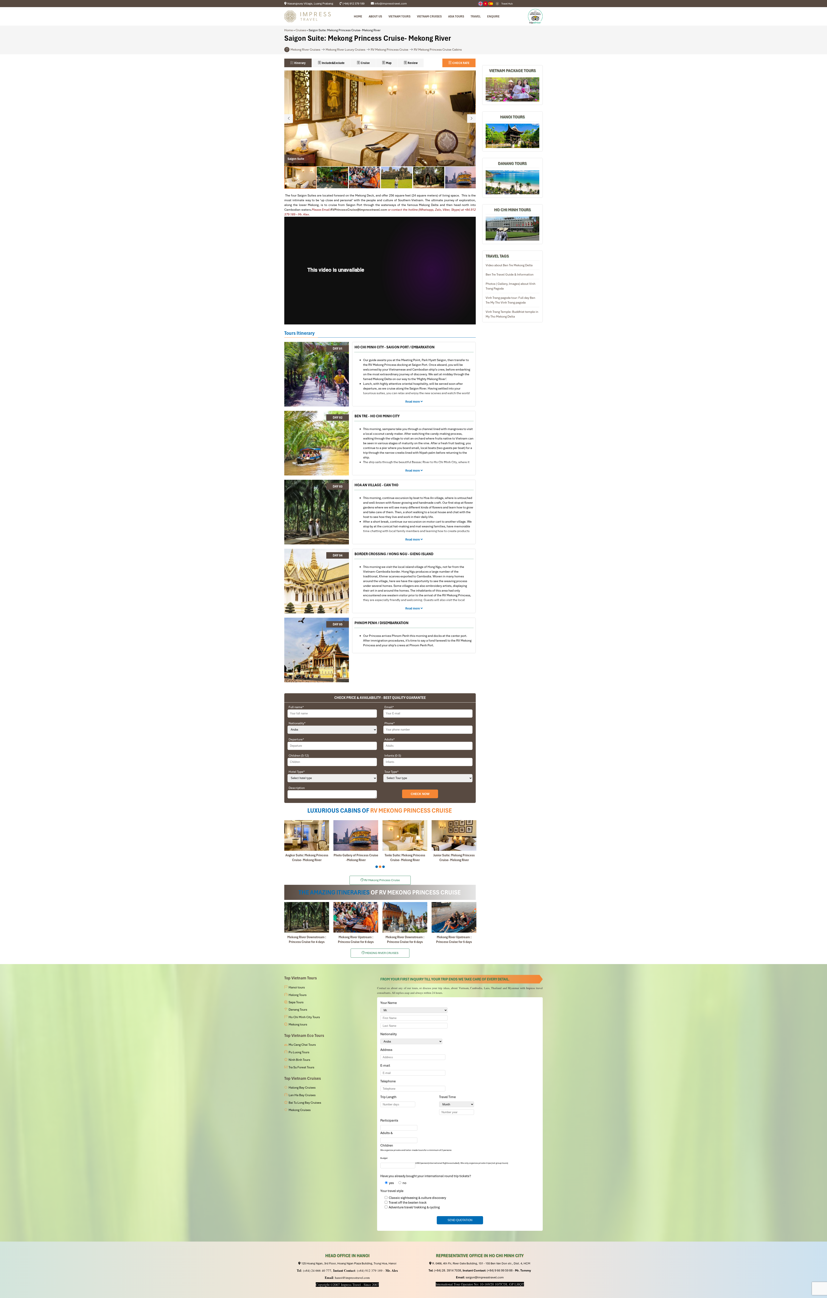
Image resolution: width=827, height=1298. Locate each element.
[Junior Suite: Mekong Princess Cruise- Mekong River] (355, 835)
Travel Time (448, 1097)
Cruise (365, 63)
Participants (390, 1120)
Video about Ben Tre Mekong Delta (509, 265)
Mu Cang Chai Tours (302, 1045)
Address (386, 1050)
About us (375, 16)
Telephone (388, 1081)
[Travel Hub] (497, 4)
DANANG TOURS (512, 163)
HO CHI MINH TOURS (512, 209)
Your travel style (391, 1191)
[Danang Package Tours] (512, 182)
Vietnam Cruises (429, 16)
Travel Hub (507, 3)
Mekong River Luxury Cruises (345, 49)
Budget (384, 1158)
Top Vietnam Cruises (302, 1078)
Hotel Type (297, 772)
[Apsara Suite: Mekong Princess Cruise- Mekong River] (404, 835)
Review (412, 63)
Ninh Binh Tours (299, 1060)
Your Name (389, 1003)
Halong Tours (297, 995)
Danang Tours (298, 1009)
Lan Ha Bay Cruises (302, 1095)
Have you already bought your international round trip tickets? (425, 1176)
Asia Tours (456, 16)
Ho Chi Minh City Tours (304, 1017)
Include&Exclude (333, 63)
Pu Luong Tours (299, 1052)
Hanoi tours (297, 987)
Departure (296, 739)
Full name (296, 707)
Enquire (493, 16)
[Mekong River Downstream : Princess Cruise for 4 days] (306, 917)
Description (297, 788)
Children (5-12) (299, 755)
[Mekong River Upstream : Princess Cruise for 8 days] (355, 917)
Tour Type (391, 772)
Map (388, 63)
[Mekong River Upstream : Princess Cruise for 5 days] (454, 917)
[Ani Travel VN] (485, 3)
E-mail (386, 1065)
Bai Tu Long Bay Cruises (305, 1103)
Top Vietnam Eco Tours (304, 1035)
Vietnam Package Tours (512, 70)
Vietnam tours (399, 16)
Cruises (300, 30)
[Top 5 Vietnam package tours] (512, 89)
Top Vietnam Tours (300, 978)
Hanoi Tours (512, 117)
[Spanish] (490, 3)
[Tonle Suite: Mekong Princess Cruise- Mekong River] (306, 835)
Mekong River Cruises (305, 49)
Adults (389, 739)
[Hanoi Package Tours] (512, 136)
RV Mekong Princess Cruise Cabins (438, 49)
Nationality (297, 723)
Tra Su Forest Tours (301, 1067)
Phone (389, 723)
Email (389, 707)
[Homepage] (307, 16)
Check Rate (460, 63)
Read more (413, 402)
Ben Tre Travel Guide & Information (509, 275)
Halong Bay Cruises (302, 1087)
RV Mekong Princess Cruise (389, 49)
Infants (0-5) (392, 755)
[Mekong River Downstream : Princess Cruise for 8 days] (404, 917)
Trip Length (389, 1097)
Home (358, 16)
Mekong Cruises (300, 1110)
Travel (476, 16)
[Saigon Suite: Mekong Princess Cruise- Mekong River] (454, 835)
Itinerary (300, 63)
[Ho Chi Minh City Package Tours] (512, 229)
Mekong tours (298, 1024)
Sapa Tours (296, 1002)
